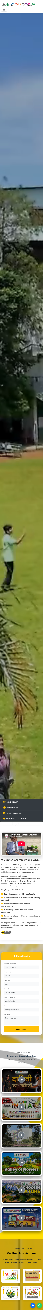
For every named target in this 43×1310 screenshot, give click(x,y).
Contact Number (9, 997)
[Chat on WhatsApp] (39, 1305)
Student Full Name (10, 963)
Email (5, 1006)
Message (7, 1014)
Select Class (8, 972)
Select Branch (8, 989)
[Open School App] (32, 1305)
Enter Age (7, 980)
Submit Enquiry (22, 1029)
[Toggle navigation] (4, 10)
